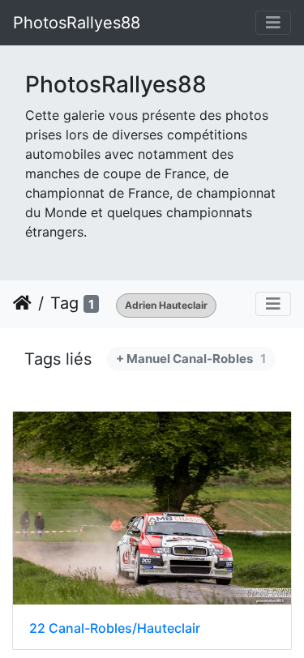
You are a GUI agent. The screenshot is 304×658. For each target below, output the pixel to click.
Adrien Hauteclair (166, 305)
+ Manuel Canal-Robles (191, 358)
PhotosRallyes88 (76, 22)
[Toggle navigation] (273, 23)
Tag (64, 303)
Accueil (22, 303)
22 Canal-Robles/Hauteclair (114, 628)
